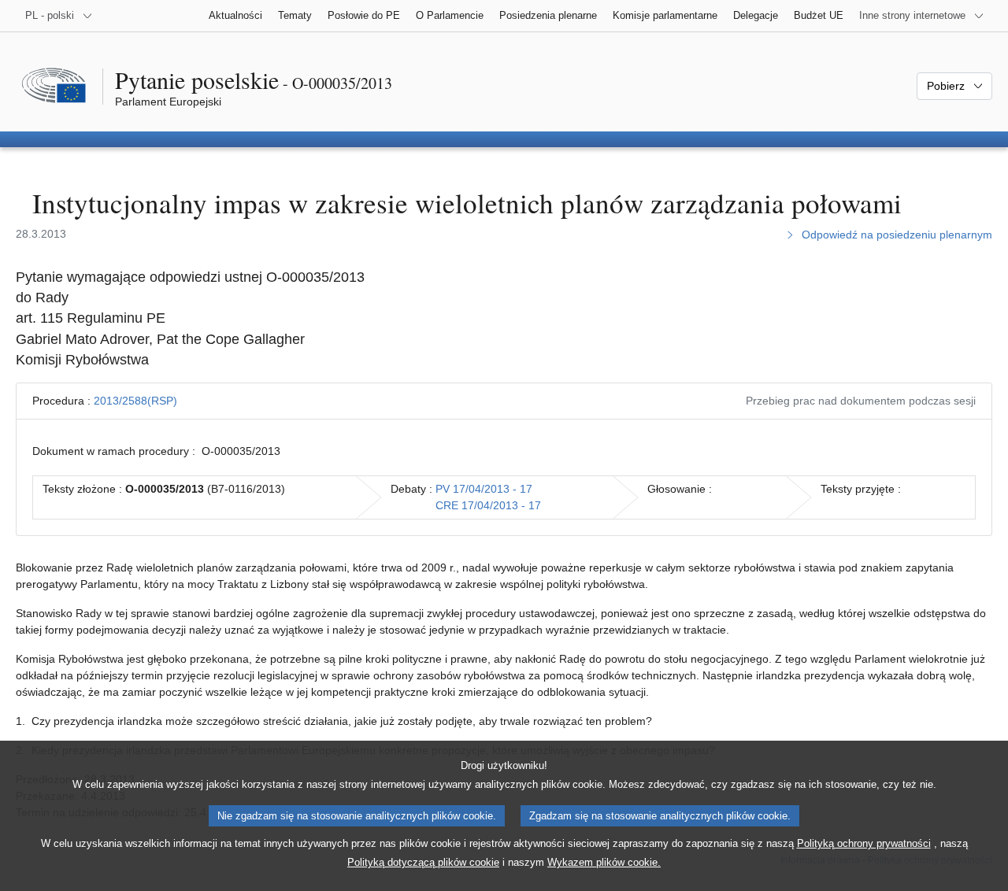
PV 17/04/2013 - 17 (483, 488)
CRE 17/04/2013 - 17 (488, 505)
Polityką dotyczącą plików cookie (423, 862)
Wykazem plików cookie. (604, 862)
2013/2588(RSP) (135, 400)
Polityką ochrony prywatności (864, 843)
